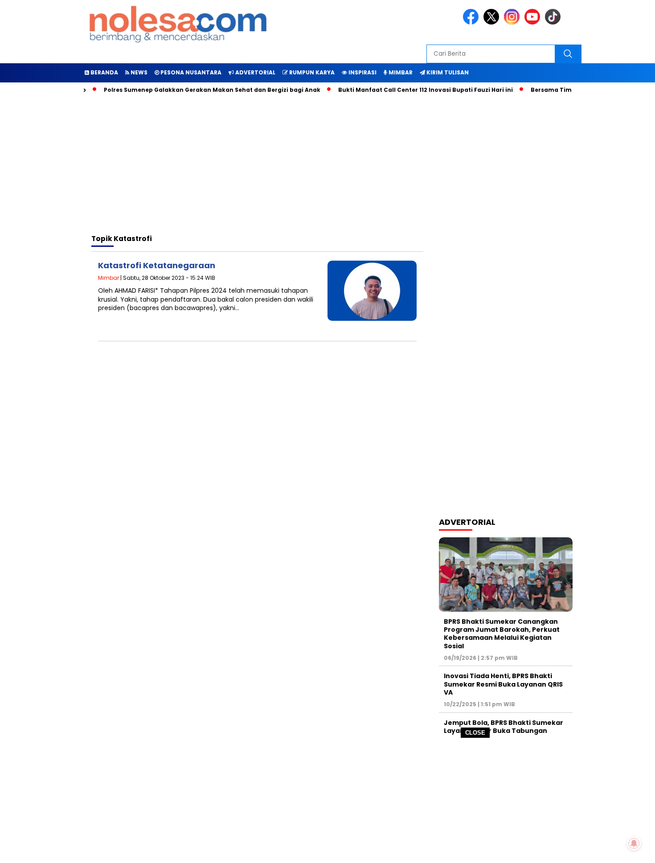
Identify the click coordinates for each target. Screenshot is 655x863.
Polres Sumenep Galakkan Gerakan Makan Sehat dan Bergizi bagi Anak (199, 90)
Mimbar (108, 278)
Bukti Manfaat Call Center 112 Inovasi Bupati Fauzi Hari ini (413, 90)
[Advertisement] (327, 800)
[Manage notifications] (634, 843)
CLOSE (475, 732)
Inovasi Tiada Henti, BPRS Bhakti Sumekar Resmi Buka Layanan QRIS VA (503, 683)
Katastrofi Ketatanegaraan (156, 265)
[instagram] (513, 22)
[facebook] (472, 22)
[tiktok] (554, 22)
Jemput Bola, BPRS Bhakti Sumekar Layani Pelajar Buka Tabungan (503, 726)
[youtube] (533, 22)
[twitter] (492, 22)
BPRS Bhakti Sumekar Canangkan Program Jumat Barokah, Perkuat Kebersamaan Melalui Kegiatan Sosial (502, 633)
